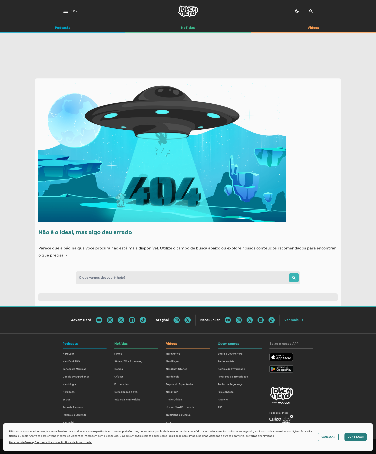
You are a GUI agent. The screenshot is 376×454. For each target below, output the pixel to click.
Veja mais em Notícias (127, 399)
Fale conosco (226, 392)
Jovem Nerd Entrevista (180, 407)
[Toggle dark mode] (297, 11)
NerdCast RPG (71, 361)
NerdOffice (173, 353)
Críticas (119, 376)
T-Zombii (68, 422)
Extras (66, 399)
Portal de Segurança (230, 384)
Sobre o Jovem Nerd (230, 353)
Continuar (356, 437)
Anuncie (223, 399)
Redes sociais (226, 361)
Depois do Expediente (76, 376)
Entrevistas (121, 384)
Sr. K (168, 422)
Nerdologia (69, 384)
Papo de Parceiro (73, 407)
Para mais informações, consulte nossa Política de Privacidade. (50, 442)
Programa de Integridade (233, 376)
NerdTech (69, 392)
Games (118, 369)
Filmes (118, 353)
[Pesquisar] (294, 277)
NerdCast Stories (176, 369)
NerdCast (68, 353)
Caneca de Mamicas (74, 369)
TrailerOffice (174, 399)
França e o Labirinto (75, 415)
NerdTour (172, 392)
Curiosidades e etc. (126, 392)
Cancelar (328, 437)
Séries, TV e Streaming (128, 361)
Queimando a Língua (178, 415)
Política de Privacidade (231, 369)
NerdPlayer (172, 361)
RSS (220, 407)
